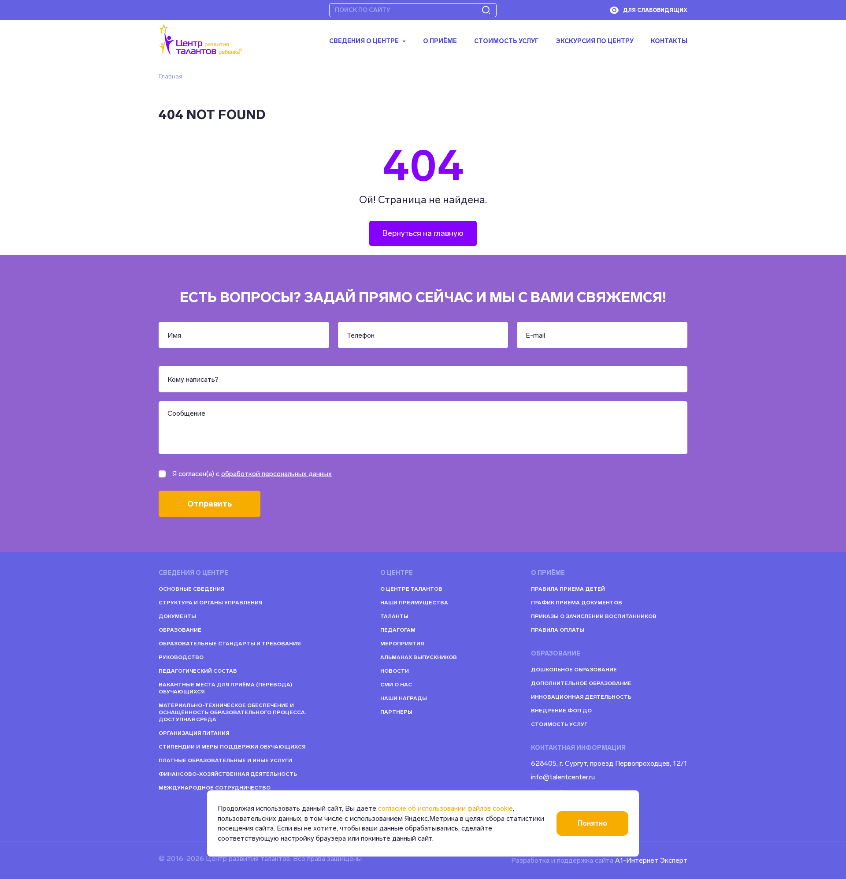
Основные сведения (191, 589)
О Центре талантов (411, 589)
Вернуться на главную (423, 233)
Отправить (209, 504)
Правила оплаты (557, 630)
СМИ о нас (396, 685)
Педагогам (398, 630)
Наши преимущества (414, 603)
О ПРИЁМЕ (440, 41)
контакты (669, 41)
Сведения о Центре (364, 41)
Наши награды (403, 698)
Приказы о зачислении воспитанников (594, 616)
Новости (394, 671)
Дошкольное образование (574, 670)
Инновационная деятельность (581, 697)
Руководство (181, 657)
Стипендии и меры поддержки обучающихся (232, 747)
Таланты (394, 616)
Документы (177, 616)
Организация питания (194, 733)
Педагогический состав (198, 671)
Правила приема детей (568, 589)
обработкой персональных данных (276, 473)
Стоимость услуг (506, 41)
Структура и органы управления (210, 603)
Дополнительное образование (581, 683)
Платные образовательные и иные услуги (225, 760)
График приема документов (576, 603)
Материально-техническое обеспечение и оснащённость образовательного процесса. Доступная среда (232, 712)
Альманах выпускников (418, 657)
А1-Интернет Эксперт (651, 860)
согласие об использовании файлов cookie (445, 808)
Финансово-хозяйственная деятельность (228, 774)
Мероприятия (402, 644)
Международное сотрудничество (215, 788)
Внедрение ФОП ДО (561, 711)
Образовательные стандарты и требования (230, 644)
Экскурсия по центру (595, 41)
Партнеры (396, 712)
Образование (180, 630)
